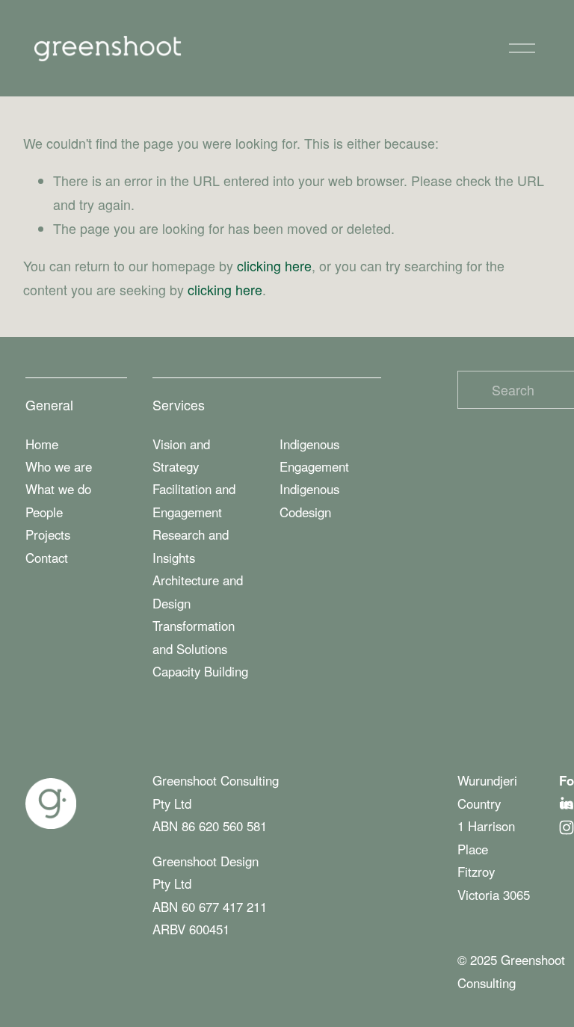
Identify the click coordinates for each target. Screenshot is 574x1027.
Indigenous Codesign (309, 500)
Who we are (58, 466)
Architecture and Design (197, 591)
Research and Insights (190, 545)
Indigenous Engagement (314, 455)
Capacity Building (200, 671)
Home (41, 444)
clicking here (274, 265)
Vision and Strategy (181, 455)
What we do (58, 489)
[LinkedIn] (566, 803)
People (44, 512)
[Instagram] (566, 827)
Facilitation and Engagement (193, 500)
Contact (46, 558)
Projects (47, 534)
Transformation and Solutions (193, 637)
